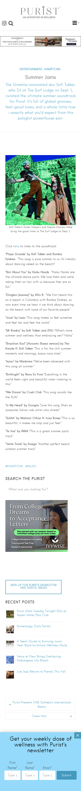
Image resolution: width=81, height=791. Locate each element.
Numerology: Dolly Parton (33, 626)
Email (47, 768)
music (32, 466)
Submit (67, 775)
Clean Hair (39, 716)
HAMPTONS (52, 69)
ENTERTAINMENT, (31, 69)
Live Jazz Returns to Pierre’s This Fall (41, 671)
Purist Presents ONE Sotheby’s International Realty (42, 704)
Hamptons (15, 466)
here (16, 246)
